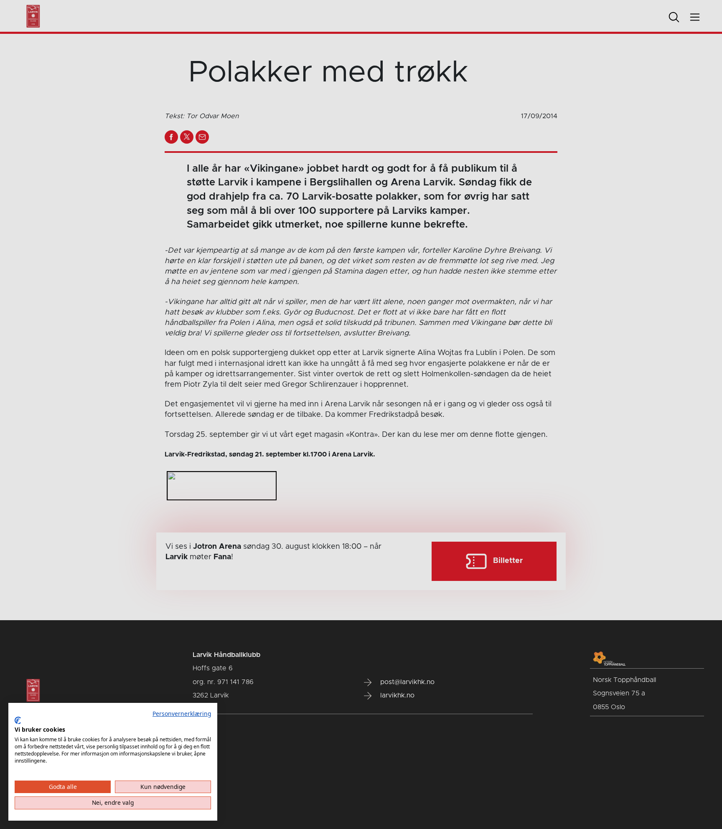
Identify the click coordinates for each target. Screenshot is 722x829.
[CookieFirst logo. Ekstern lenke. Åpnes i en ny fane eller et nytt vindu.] (18, 720)
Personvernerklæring (182, 713)
